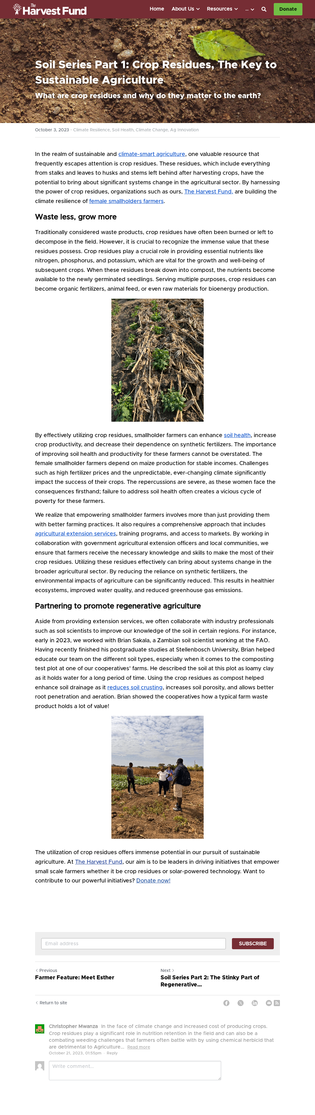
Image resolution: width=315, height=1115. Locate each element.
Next (165, 971)
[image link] (49, 8)
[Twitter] (240, 1003)
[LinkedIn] (255, 1003)
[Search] (263, 9)
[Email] (269, 1003)
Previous (48, 971)
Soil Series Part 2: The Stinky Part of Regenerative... (210, 981)
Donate (288, 9)
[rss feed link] (277, 1003)
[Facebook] (226, 1003)
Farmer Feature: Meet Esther (74, 978)
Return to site (53, 1003)
